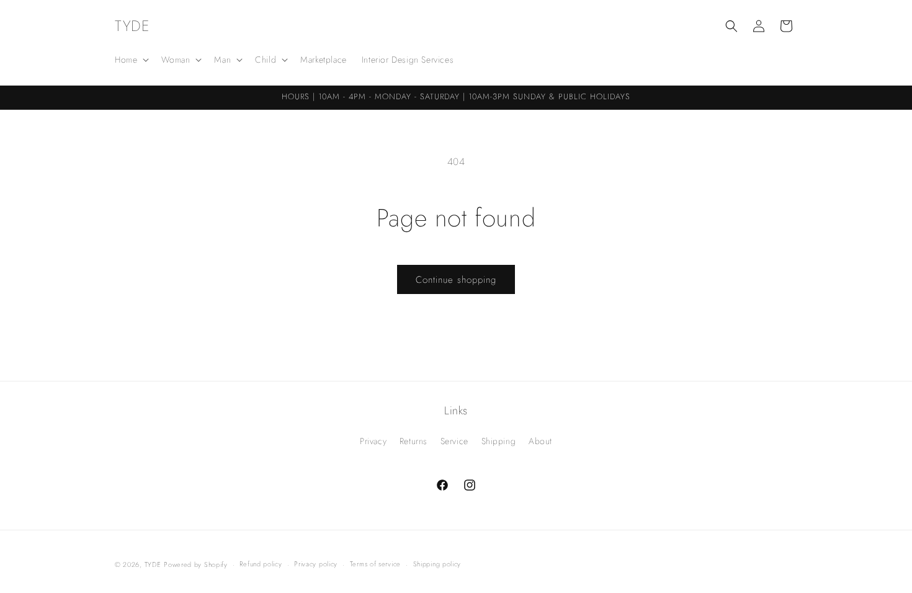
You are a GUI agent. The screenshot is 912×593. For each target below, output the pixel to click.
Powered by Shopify (196, 564)
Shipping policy (437, 564)
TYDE (153, 564)
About (540, 441)
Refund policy (260, 564)
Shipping (498, 441)
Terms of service (375, 564)
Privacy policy (316, 564)
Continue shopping (456, 280)
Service (454, 441)
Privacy (373, 441)
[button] (130, 60)
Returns (413, 441)
